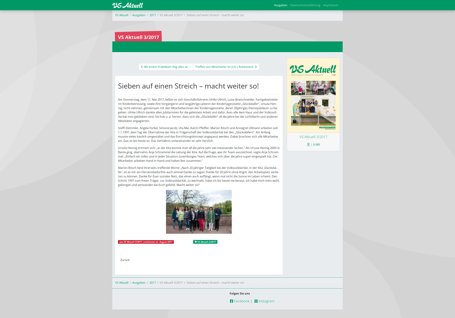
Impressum (330, 5)
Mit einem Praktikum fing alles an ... (167, 67)
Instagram (266, 301)
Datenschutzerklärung (305, 5)
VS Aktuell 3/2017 (133, 241)
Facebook (241, 301)
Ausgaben (280, 5)
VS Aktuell (121, 15)
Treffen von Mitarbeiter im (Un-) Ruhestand (224, 67)
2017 (152, 15)
